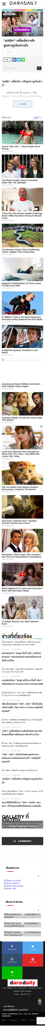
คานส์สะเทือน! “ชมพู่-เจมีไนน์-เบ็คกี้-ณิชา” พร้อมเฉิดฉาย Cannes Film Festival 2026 (22, 682)
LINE (12, 975)
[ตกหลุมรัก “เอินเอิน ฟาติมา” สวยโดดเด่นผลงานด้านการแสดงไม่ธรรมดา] (22, 931)
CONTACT (13, 1020)
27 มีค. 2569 (5, 700)
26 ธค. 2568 (10, 52)
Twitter (32, 949)
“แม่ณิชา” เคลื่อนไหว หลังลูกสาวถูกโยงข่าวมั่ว (22, 781)
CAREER (23, 1020)
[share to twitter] (19, 59)
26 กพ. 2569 (5, 750)
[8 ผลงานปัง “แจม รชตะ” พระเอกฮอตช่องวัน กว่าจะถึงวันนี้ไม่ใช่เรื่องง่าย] (22, 922)
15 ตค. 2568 (5, 798)
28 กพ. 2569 (5, 727)
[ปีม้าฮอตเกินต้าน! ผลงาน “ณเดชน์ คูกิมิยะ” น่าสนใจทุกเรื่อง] (22, 913)
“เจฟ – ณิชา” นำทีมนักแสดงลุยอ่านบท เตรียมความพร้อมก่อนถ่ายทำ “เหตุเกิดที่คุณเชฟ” (21, 758)
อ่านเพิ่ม (22, 104)
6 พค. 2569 (5, 676)
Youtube (33, 962)
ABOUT (4, 1020)
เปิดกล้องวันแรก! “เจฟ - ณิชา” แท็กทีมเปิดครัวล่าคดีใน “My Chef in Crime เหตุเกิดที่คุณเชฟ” (22, 707)
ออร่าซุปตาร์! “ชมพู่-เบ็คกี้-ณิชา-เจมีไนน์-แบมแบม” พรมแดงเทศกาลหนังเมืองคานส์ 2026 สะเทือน (22, 656)
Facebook (12, 949)
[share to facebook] (14, 59)
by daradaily (16, 649)
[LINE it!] (23, 59)
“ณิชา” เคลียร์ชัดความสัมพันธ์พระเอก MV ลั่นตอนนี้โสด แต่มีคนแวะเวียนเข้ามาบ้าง (22, 733)
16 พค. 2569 (5, 649)
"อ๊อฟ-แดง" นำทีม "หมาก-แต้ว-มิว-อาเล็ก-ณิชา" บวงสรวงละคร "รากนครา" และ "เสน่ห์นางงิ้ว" (23, 826)
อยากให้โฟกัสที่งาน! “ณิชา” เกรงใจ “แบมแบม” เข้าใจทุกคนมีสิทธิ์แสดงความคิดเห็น (21, 804)
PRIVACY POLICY (35, 1020)
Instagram (12, 962)
